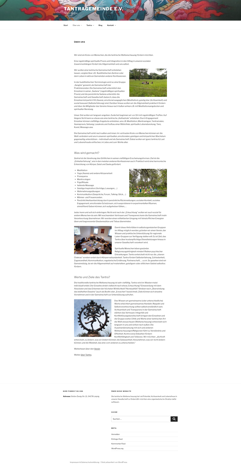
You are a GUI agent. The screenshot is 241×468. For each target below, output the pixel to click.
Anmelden (115, 434)
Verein (97, 349)
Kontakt (110, 25)
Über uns (76, 25)
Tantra (89, 25)
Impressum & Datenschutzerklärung (84, 462)
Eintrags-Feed (117, 439)
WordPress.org (117, 448)
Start (66, 25)
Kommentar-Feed (118, 444)
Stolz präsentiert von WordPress (114, 462)
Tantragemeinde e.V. (94, 9)
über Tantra (86, 355)
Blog (100, 25)
